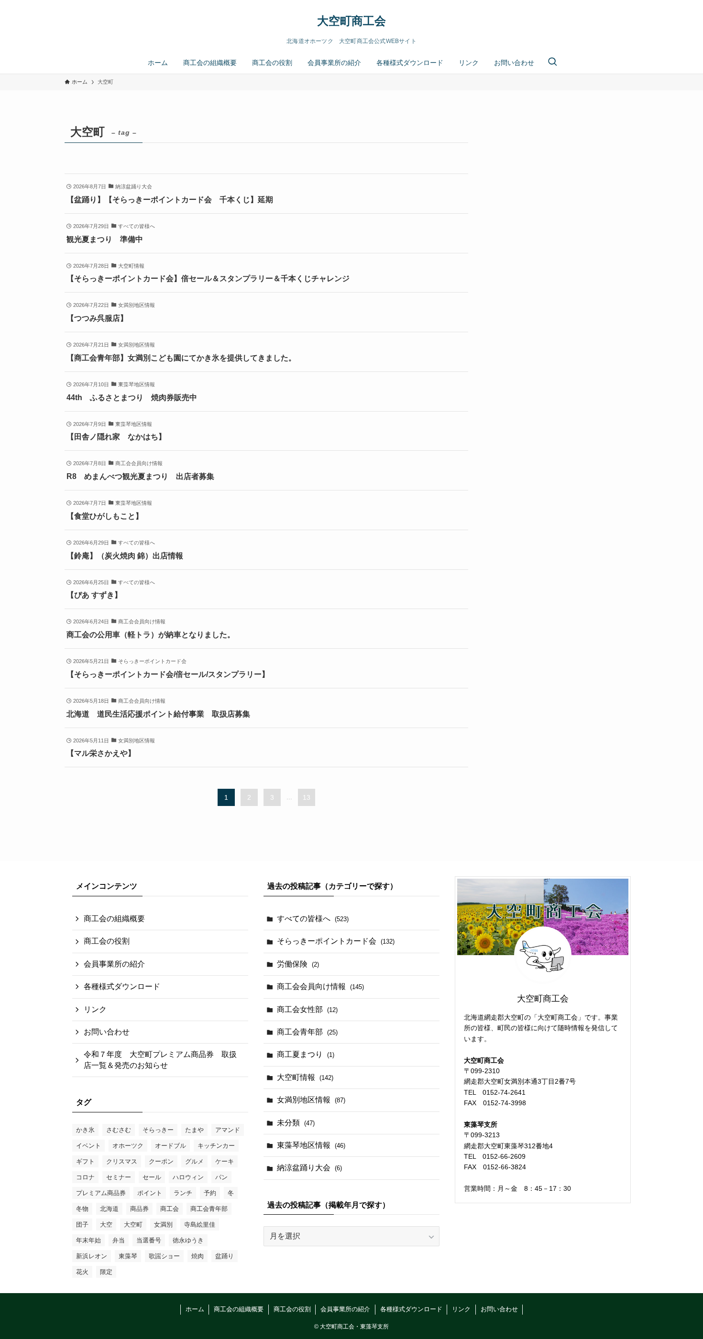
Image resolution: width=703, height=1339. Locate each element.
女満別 (163, 1224)
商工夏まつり (305, 1054)
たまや (194, 1129)
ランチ (183, 1193)
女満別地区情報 (311, 1100)
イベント (88, 1145)
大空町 (133, 1224)
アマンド (227, 1129)
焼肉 (197, 1256)
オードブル (170, 1145)
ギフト (85, 1161)
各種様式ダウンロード (122, 986)
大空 (106, 1224)
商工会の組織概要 (114, 918)
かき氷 (85, 1129)
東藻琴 (128, 1256)
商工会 (169, 1208)
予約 (210, 1193)
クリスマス (121, 1161)
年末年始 (88, 1240)
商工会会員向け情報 (320, 986)
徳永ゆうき (188, 1240)
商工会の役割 (107, 941)
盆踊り (224, 1256)
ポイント (149, 1193)
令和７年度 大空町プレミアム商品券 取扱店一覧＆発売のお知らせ (160, 1059)
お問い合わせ (107, 1032)
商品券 (139, 1208)
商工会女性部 (307, 1009)
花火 (82, 1271)
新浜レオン (91, 1256)
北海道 (109, 1208)
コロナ (85, 1177)
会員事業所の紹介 (114, 964)
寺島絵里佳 (199, 1224)
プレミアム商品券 (101, 1193)
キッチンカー (216, 1145)
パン (221, 1177)
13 (306, 797)
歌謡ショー (164, 1256)
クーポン (161, 1161)
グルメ (194, 1161)
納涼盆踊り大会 (309, 1168)
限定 (106, 1271)
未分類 (296, 1123)
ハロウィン (188, 1177)
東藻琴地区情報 (311, 1145)
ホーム (195, 1309)
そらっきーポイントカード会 (336, 941)
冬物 (82, 1208)
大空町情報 (305, 1077)
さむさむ (118, 1129)
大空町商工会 (351, 21)
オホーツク (127, 1145)
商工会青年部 (209, 1208)
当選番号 (148, 1240)
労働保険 (298, 964)
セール (152, 1177)
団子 (82, 1224)
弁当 (118, 1240)
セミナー (118, 1177)
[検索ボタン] (552, 63)
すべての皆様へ (313, 918)
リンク (95, 1009)
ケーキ (224, 1161)
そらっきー (158, 1129)
